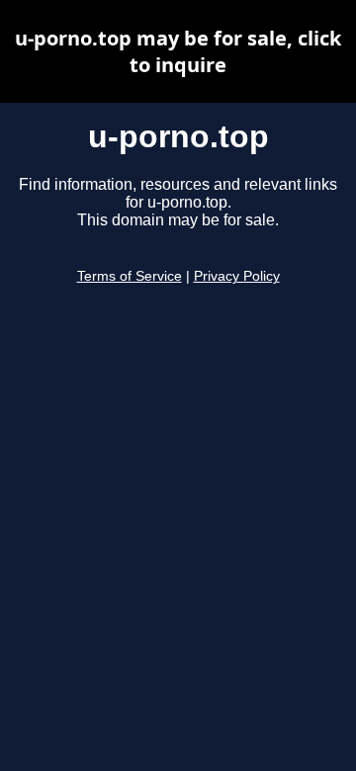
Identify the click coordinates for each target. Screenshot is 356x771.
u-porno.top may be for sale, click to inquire (178, 51)
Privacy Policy (237, 276)
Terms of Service (129, 276)
